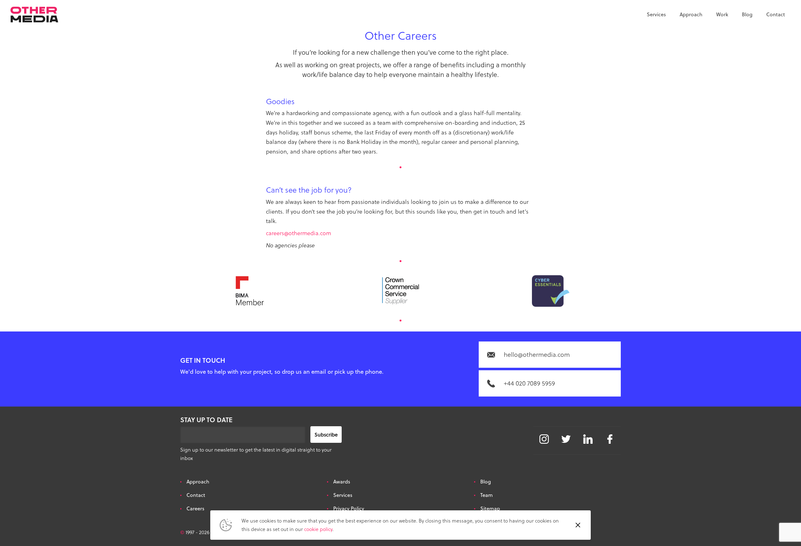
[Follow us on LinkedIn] (588, 439)
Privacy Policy (348, 508)
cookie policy (318, 529)
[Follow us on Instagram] (544, 439)
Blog (747, 14)
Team (486, 495)
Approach (691, 14)
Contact (775, 14)
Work (722, 14)
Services (656, 14)
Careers (195, 508)
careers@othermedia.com (298, 233)
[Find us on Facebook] (610, 439)
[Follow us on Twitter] (566, 439)
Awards (341, 481)
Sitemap (490, 508)
